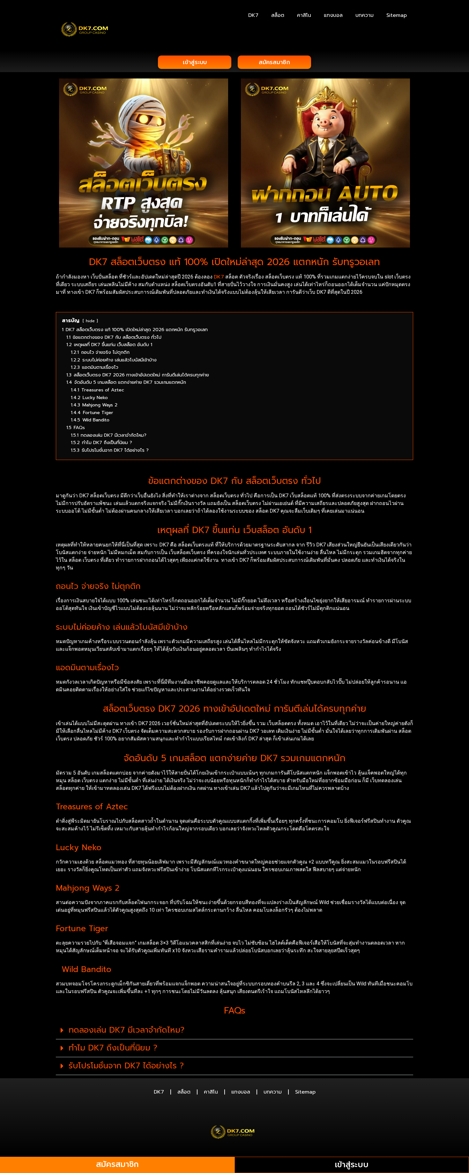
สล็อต (277, 15)
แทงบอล (333, 15)
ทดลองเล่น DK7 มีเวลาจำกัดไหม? (126, 1030)
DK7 (253, 15)
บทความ (364, 15)
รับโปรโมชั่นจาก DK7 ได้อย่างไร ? (126, 1066)
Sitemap (396, 15)
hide (90, 321)
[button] (234, 1030)
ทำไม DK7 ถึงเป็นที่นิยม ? (113, 1048)
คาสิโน (304, 15)
